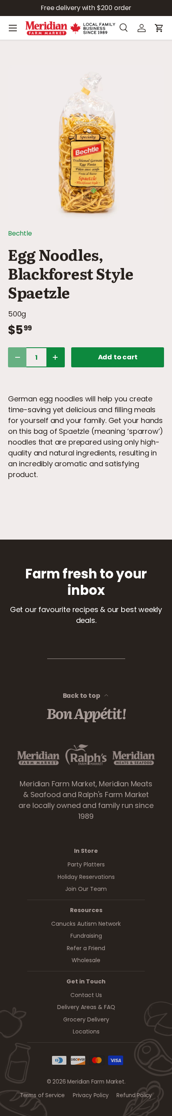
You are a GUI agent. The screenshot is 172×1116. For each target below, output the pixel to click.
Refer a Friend (86, 948)
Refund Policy (134, 1095)
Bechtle (20, 233)
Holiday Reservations (86, 877)
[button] (159, 28)
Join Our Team (86, 889)
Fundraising (86, 936)
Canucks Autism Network (86, 924)
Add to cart (118, 357)
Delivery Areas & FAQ (86, 1007)
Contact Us (86, 995)
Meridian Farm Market (95, 1082)
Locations (86, 1031)
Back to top (82, 695)
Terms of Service (42, 1095)
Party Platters (86, 864)
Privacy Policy (90, 1095)
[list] (86, 142)
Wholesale (86, 960)
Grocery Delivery (86, 1019)
